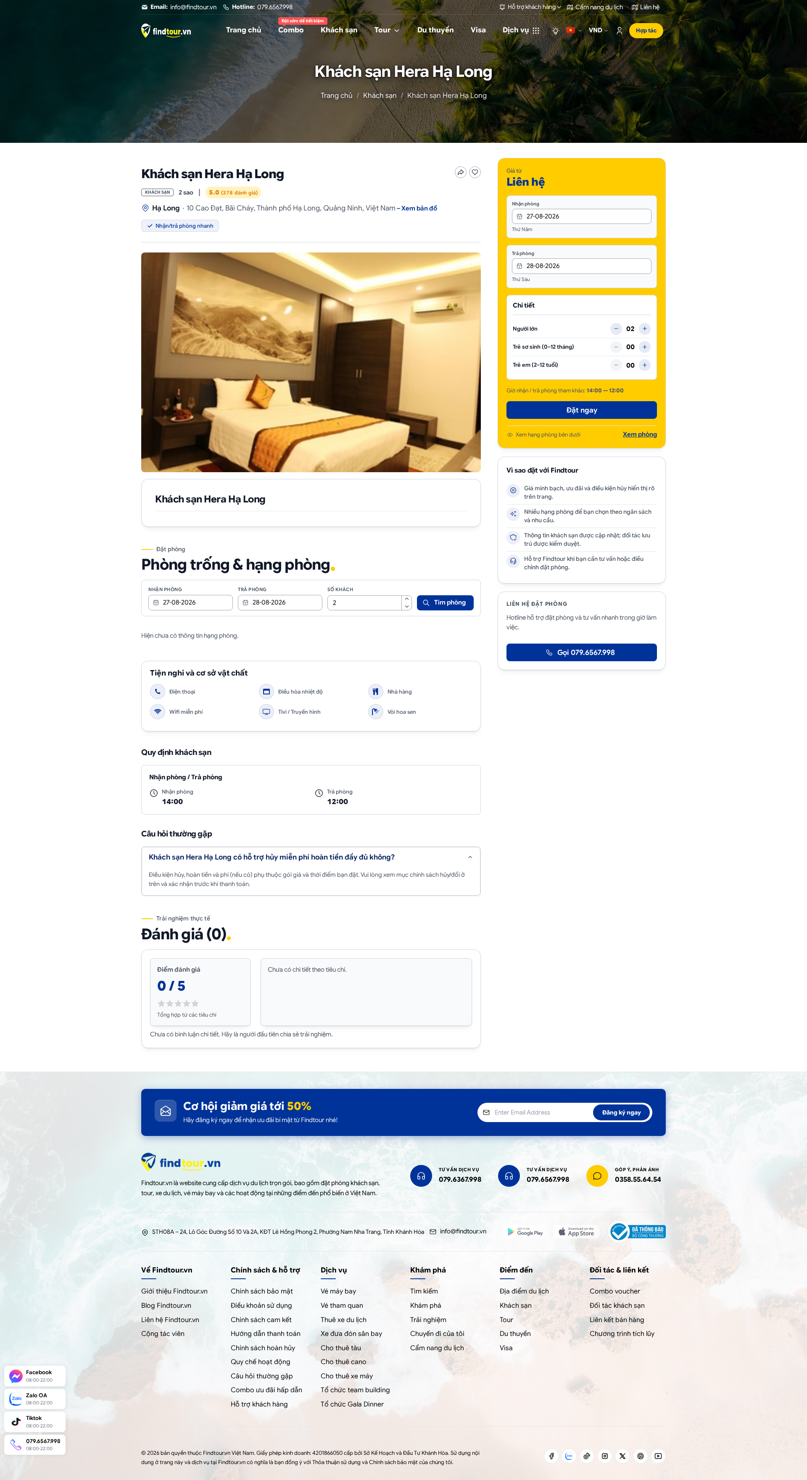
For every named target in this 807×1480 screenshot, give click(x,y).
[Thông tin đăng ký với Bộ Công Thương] (637, 1232)
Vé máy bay (338, 1291)
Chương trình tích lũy (622, 1334)
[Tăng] (645, 328)
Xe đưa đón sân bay (351, 1334)
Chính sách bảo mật (262, 1291)
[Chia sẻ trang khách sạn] (461, 172)
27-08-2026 (179, 602)
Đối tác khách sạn (617, 1305)
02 (630, 329)
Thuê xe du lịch (344, 1320)
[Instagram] (604, 1456)
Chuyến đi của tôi (437, 1334)
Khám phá (425, 1305)
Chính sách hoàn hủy (263, 1348)
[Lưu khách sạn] (475, 172)
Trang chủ (337, 95)
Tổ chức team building (355, 1390)
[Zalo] (569, 1456)
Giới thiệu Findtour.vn (174, 1291)
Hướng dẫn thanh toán (266, 1334)
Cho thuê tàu (341, 1348)
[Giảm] (616, 328)
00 (630, 347)
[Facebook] (551, 1456)
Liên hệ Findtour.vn (170, 1320)
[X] (622, 1456)
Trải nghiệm (428, 1320)
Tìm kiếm (424, 1291)
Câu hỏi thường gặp (262, 1376)
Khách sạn (380, 95)
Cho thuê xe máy (347, 1376)
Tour (506, 1320)
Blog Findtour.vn (166, 1305)
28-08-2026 (269, 602)
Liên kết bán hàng (617, 1320)
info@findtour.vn (463, 1231)
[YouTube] (658, 1456)
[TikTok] (586, 1456)
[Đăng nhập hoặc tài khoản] (619, 31)
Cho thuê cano (344, 1362)
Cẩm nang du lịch (437, 1348)
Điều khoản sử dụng (261, 1305)
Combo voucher (615, 1291)
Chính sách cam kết (261, 1320)
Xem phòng (640, 434)
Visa (506, 1348)
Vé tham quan (342, 1305)
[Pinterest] (640, 1456)
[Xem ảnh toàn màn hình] (311, 362)
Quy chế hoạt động (260, 1362)
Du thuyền (515, 1334)
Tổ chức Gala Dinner (352, 1404)
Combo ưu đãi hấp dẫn (266, 1390)
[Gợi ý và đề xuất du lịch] (556, 31)
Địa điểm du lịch (524, 1291)
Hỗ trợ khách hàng (259, 1404)
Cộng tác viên (163, 1334)
